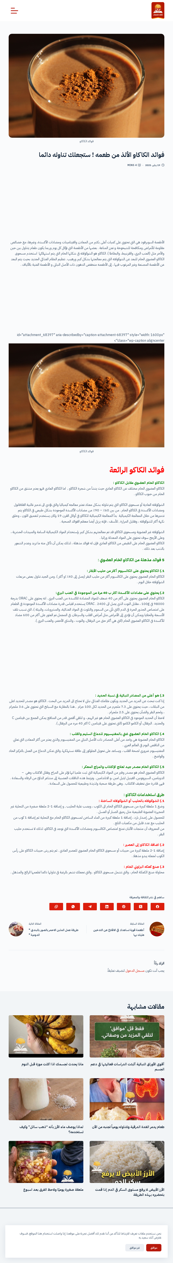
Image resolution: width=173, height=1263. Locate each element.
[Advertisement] (86, 204)
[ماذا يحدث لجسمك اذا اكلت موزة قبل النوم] (46, 1036)
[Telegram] (90, 906)
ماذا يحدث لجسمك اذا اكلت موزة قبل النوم (52, 1064)
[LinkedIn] (107, 906)
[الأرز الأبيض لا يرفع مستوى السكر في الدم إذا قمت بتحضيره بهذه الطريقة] (127, 1162)
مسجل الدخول (135, 970)
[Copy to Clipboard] (56, 906)
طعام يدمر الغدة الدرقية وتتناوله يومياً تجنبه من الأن (128, 1127)
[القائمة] (14, 10)
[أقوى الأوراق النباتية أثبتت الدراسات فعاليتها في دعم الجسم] (127, 1036)
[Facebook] (157, 906)
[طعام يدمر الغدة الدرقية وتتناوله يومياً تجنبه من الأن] (127, 1099)
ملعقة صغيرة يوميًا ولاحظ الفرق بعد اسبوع (53, 1189)
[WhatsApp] (73, 906)
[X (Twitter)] (140, 906)
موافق (153, 1248)
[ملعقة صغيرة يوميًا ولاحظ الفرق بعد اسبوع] (46, 1162)
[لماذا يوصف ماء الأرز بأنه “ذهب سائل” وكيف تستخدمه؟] (46, 1099)
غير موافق (135, 1248)
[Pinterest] (124, 906)
